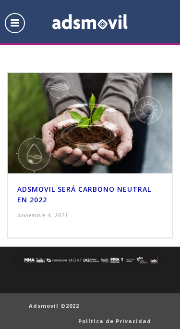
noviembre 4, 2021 (42, 215)
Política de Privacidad (114, 321)
